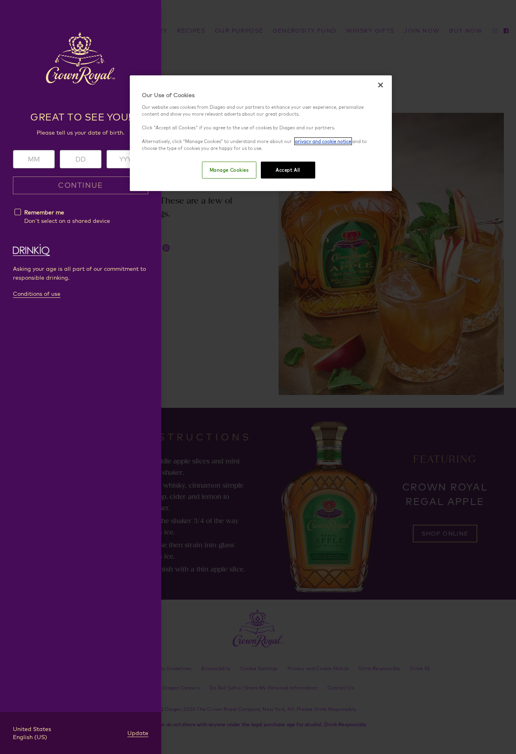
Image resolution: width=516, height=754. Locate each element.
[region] (261, 133)
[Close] (380, 85)
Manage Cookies (229, 170)
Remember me (44, 212)
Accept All (288, 170)
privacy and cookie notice (323, 141)
